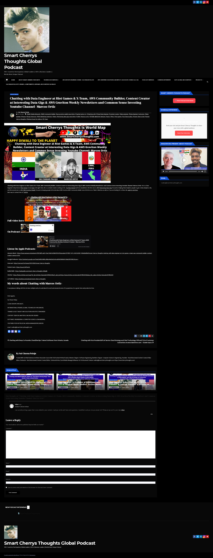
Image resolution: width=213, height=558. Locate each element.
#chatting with (91, 114)
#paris (108, 117)
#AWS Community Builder (48, 114)
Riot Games (24, 188)
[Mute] (202, 171)
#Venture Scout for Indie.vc (34, 119)
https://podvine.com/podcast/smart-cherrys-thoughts (30, 279)
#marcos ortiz (85, 117)
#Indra (54, 117)
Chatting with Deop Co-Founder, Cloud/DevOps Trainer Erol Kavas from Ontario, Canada (38, 340)
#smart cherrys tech (139, 117)
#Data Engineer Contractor (136, 114)
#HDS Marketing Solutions (44, 117)
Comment (9, 428)
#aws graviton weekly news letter (65, 114)
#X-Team (45, 119)
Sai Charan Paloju (23, 112)
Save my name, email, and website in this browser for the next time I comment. (30, 487)
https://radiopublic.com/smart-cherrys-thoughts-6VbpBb (31, 271)
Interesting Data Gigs (106, 188)
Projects (199, 80)
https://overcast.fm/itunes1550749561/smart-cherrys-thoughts (32, 263)
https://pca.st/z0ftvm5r (23, 267)
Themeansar (32, 555)
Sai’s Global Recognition (182, 80)
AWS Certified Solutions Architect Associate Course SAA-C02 (118, 80)
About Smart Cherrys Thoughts (29, 80)
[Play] (163, 171)
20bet (17, 404)
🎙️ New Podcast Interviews (184, 100)
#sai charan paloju (127, 117)
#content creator (114, 114)
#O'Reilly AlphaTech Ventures (97, 117)
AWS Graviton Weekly (29, 190)
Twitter (26, 192)
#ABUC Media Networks (33, 114)
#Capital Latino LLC (81, 114)
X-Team (32, 188)
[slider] (183, 171)
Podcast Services (148, 80)
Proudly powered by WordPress (11, 555)
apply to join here (133, 190)
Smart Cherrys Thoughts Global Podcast (23, 61)
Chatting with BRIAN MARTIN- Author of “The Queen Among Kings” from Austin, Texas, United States (29, 384)
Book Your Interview (183, 133)
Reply (152, 414)
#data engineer (124, 114)
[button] (207, 82)
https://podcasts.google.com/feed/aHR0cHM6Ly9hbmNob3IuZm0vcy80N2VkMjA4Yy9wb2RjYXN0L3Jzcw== (48, 259)
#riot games (118, 117)
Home (13, 80)
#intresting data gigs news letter (66, 117)
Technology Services (51, 80)
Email (8, 471)
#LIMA (78, 117)
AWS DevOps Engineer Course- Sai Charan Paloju (78, 80)
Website (8, 479)
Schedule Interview (164, 80)
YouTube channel (70, 188)
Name (8, 463)
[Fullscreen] (205, 171)
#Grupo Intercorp (31, 117)
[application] (184, 160)
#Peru (112, 117)
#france (23, 117)
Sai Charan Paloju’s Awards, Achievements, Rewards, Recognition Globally (31, 84)
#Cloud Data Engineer (102, 114)
